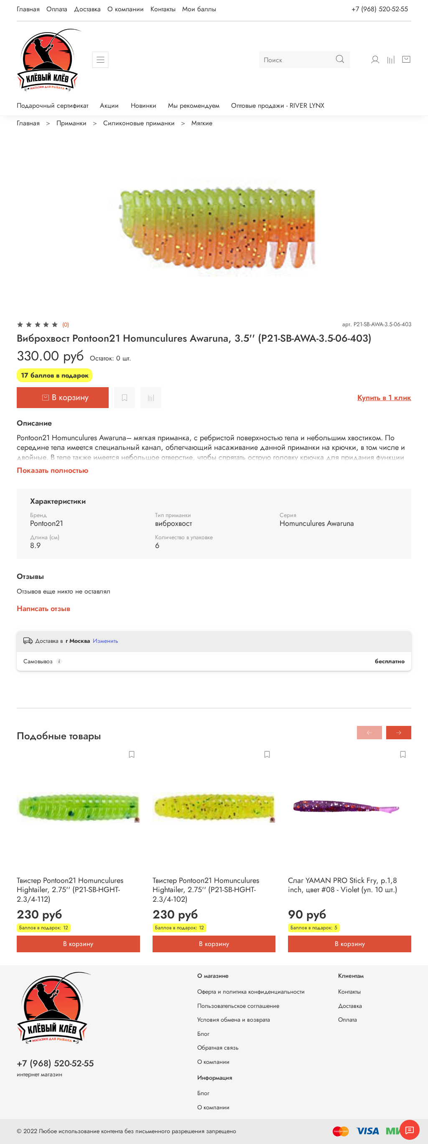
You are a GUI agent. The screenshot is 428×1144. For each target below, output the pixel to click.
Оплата (56, 9)
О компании (125, 9)
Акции (109, 105)
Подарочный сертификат (52, 105)
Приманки (71, 123)
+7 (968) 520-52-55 (380, 9)
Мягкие (201, 123)
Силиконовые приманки (139, 123)
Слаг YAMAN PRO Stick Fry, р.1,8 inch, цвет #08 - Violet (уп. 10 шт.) (342, 885)
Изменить (105, 640)
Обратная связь (218, 1047)
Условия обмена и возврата (233, 1019)
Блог (203, 1034)
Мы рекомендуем (193, 105)
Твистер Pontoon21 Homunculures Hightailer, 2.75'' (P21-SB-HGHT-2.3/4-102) (206, 890)
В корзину (78, 944)
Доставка (87, 9)
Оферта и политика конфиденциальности (251, 991)
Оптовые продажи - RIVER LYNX (277, 105)
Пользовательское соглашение (238, 1006)
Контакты (163, 9)
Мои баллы (199, 9)
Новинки (143, 105)
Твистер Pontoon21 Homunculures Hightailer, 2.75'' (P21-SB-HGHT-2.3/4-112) (70, 890)
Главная (28, 9)
